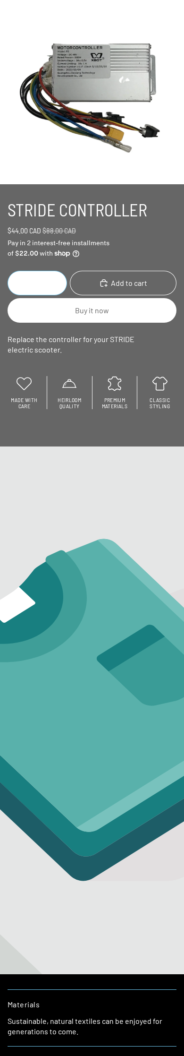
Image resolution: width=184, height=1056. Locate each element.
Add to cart (129, 282)
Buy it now (92, 310)
